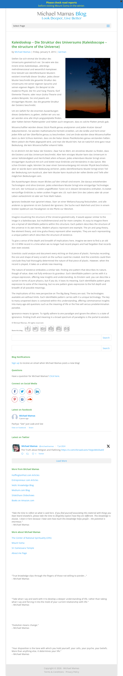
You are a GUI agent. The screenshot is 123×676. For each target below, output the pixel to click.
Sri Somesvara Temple (23, 548)
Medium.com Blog (21, 490)
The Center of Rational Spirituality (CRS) (31, 537)
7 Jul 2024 (61, 446)
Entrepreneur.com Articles (25, 480)
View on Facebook (19, 427)
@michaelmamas (46, 446)
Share (31, 427)
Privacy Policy (72, 671)
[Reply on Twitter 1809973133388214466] (23, 454)
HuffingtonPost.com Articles (25, 475)
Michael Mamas (23, 51)
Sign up (15, 363)
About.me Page (19, 553)
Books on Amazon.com (23, 500)
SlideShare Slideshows (23, 495)
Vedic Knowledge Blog (23, 485)
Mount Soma (18, 542)
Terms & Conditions (54, 671)
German (62, 51)
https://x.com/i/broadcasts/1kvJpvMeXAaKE (82, 449)
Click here (54, 376)
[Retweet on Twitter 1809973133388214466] (28, 454)
